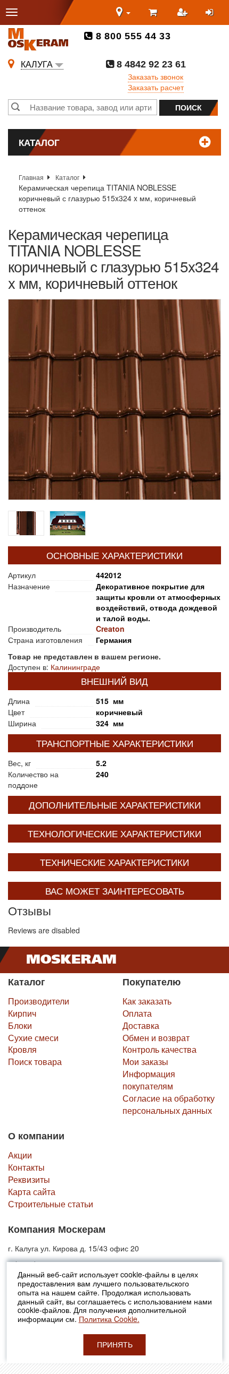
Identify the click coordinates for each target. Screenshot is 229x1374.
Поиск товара (35, 1061)
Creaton (110, 628)
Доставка (140, 1025)
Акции (20, 1155)
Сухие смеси (33, 1038)
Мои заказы (145, 1061)
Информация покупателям (148, 1080)
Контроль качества (159, 1049)
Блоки (20, 1025)
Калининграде (75, 667)
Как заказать (146, 1001)
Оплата (137, 1013)
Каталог (67, 177)
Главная (31, 177)
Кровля (22, 1049)
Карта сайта (31, 1192)
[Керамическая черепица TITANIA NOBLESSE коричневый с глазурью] (114, 399)
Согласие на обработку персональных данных (168, 1104)
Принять (115, 1345)
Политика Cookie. (109, 1318)
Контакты (26, 1167)
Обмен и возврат (156, 1038)
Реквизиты (29, 1179)
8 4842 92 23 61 (150, 64)
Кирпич (22, 1013)
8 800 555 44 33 (132, 36)
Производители (38, 1001)
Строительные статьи (50, 1204)
